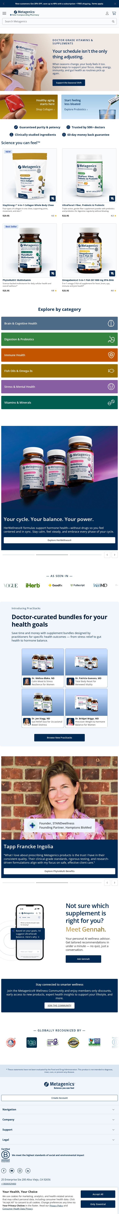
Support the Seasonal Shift (69, 82)
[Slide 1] (18, 554)
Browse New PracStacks (59, 737)
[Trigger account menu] (107, 13)
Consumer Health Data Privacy (17, 1208)
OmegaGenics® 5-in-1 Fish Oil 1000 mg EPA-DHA (88, 280)
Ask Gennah (83, 958)
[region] (59, 1200)
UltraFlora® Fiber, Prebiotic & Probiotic (83, 205)
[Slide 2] (52, 554)
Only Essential (98, 1204)
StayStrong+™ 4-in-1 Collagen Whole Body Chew (28, 205)
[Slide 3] (85, 554)
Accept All (98, 1194)
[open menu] (4, 13)
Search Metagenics (16, 21)
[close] (115, 3)
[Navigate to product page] (89, 175)
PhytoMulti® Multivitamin (17, 280)
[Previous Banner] (107, 555)
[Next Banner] (115, 555)
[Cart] (114, 13)
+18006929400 (8, 1183)
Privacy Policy (56, 1205)
